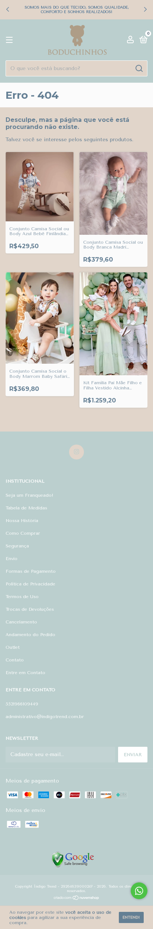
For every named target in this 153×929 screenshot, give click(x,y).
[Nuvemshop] (76, 898)
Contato (15, 660)
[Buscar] (139, 68)
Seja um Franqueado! (29, 495)
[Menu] (11, 40)
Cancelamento (21, 622)
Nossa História (22, 520)
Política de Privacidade (30, 584)
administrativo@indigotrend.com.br (45, 716)
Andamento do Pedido (30, 634)
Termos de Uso (22, 596)
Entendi (131, 917)
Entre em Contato (25, 672)
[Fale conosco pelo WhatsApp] (139, 890)
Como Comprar (23, 533)
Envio (11, 558)
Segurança (17, 546)
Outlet (13, 647)
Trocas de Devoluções (30, 609)
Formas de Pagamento (31, 571)
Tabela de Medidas (26, 508)
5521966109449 (22, 704)
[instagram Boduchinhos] (76, 452)
